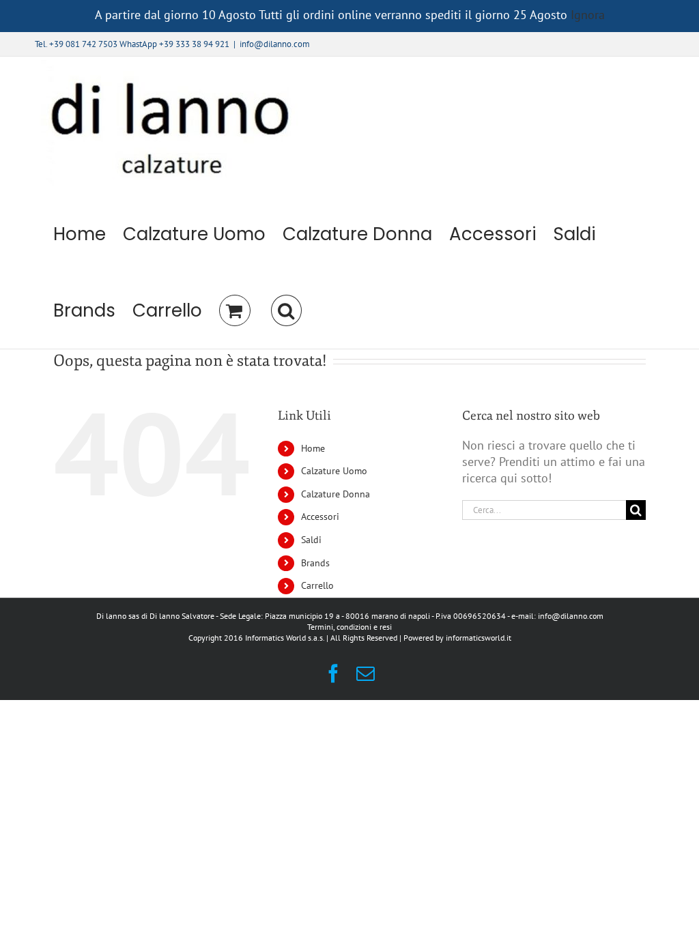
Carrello (317, 585)
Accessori (320, 516)
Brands (315, 563)
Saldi (311, 540)
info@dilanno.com (275, 44)
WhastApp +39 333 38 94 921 (174, 44)
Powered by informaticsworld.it (457, 637)
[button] (286, 310)
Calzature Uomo (334, 471)
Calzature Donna (335, 494)
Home (313, 448)
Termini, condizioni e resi (349, 627)
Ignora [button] (588, 15)
